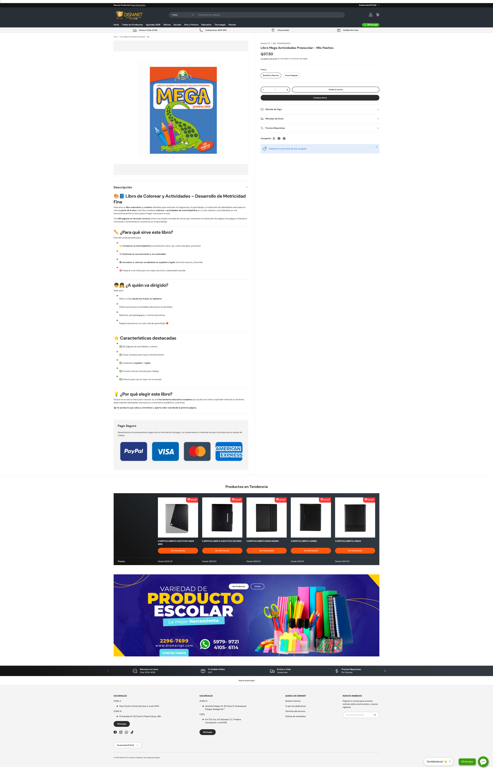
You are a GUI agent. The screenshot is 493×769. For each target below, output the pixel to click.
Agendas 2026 (153, 24)
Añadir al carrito (336, 89)
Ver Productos (238, 586)
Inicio (116, 24)
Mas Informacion (138, 5)
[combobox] (257, 15)
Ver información (178, 550)
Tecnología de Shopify (152, 758)
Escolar (177, 24)
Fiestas (232, 24)
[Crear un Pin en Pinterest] (284, 138)
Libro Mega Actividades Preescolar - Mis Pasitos (135, 37)
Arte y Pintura (191, 24)
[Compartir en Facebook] (279, 138)
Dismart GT (265, 43)
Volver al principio (247, 680)
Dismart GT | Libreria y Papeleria (131, 758)
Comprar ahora (320, 98)
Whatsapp (121, 724)
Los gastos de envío (269, 58)
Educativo (206, 24)
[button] (378, 15)
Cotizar (257, 586)
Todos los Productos (132, 24)
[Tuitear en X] (273, 138)
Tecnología (220, 24)
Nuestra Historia (293, 701)
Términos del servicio (295, 711)
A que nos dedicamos (295, 706)
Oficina (167, 24)
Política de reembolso (295, 716)
